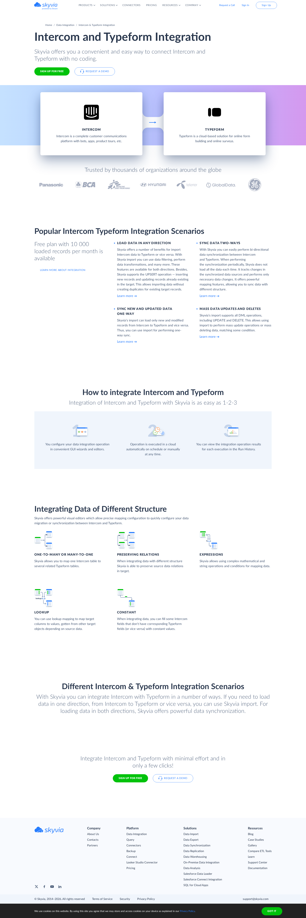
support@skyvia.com (255, 899)
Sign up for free (130, 778)
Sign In (245, 5)
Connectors (133, 845)
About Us (93, 834)
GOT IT (271, 911)
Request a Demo (97, 71)
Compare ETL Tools (260, 851)
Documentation (257, 868)
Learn (251, 856)
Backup (131, 851)
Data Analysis (191, 868)
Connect (131, 856)
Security (125, 899)
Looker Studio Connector (142, 862)
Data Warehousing (195, 856)
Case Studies (256, 839)
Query (130, 839)
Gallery (252, 845)
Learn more (125, 296)
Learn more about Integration (63, 270)
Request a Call (227, 5)
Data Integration (65, 25)
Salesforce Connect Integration (202, 879)
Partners (92, 845)
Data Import (191, 834)
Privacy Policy (146, 899)
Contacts (92, 839)
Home (48, 25)
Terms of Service (102, 899)
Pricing (130, 868)
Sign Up (266, 5)
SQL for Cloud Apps (195, 885)
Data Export (191, 839)
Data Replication (193, 851)
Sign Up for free (52, 71)
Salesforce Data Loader (197, 873)
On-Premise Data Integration (201, 862)
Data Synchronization (196, 845)
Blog (250, 834)
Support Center (257, 862)
